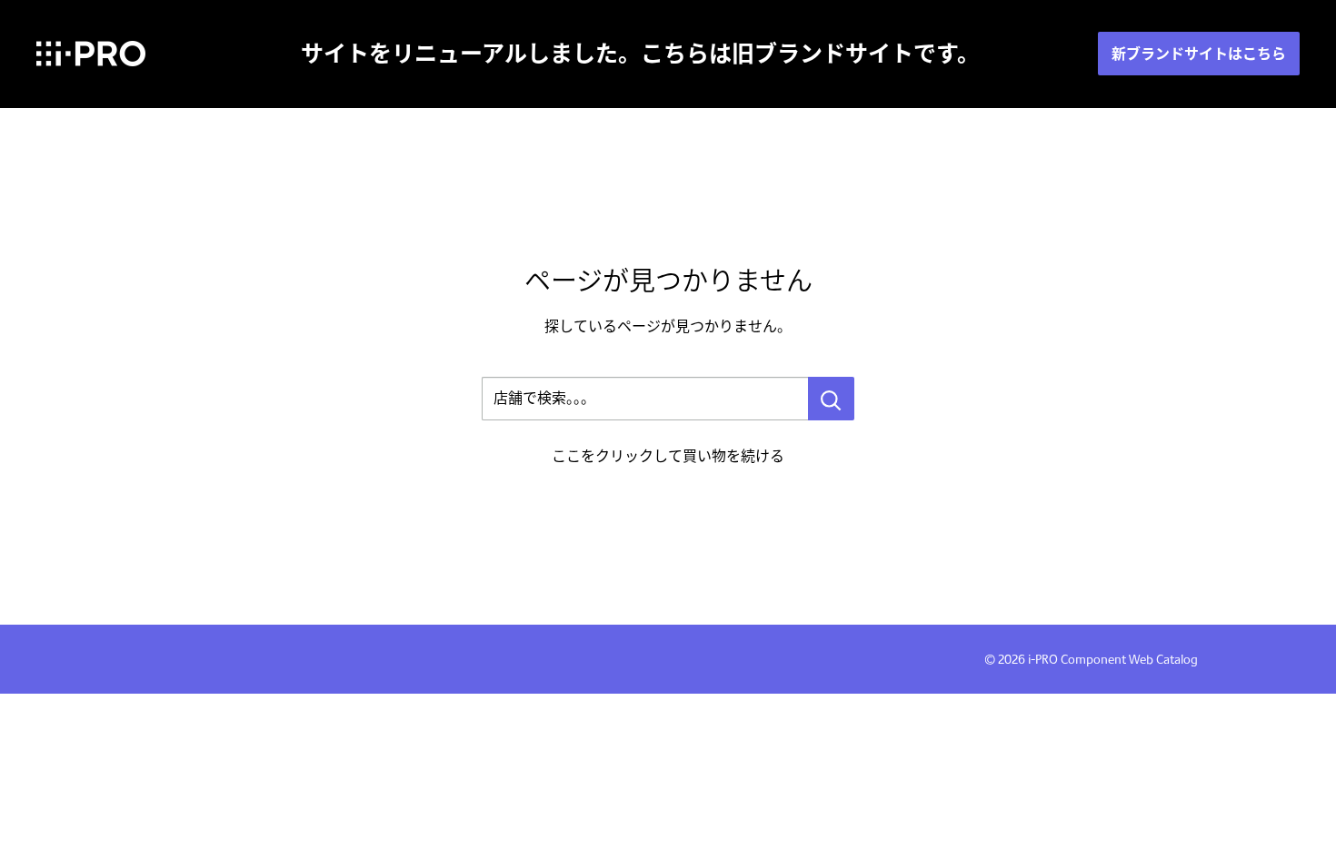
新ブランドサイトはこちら (1199, 53)
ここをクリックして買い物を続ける (668, 456)
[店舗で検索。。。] (831, 398)
